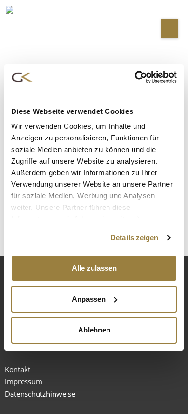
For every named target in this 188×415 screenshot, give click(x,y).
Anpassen (89, 299)
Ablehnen (94, 330)
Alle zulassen (94, 268)
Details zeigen (134, 238)
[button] (169, 28)
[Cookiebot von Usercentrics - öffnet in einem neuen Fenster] (135, 77)
